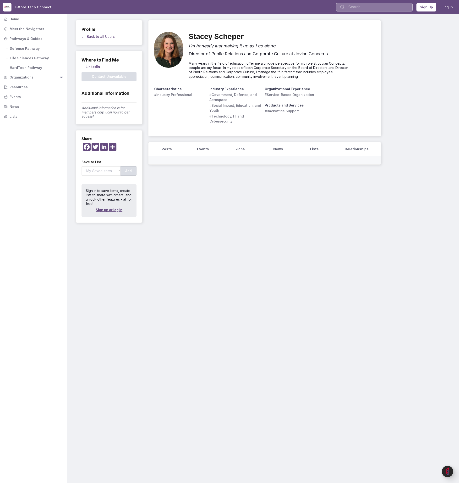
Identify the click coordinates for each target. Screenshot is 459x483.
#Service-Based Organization (289, 95)
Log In (448, 7)
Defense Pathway (25, 48)
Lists (10, 116)
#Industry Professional (173, 95)
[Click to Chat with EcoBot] (447, 471)
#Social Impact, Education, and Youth (235, 107)
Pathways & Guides (22, 39)
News (11, 107)
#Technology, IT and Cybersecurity (227, 118)
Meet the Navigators (23, 29)
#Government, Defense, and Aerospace (233, 97)
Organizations (18, 77)
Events (12, 97)
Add (128, 171)
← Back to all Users (98, 36)
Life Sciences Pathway (29, 58)
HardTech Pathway (26, 68)
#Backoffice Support (282, 111)
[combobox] (374, 7)
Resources (15, 87)
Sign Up (426, 7)
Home (11, 19)
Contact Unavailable (109, 76)
